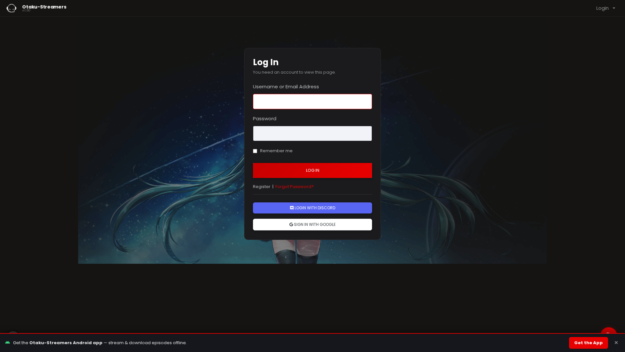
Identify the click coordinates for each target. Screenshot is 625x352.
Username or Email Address (286, 86)
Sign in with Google (314, 224)
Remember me (276, 151)
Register (262, 186)
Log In (312, 170)
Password (264, 118)
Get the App (588, 343)
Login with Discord (314, 208)
